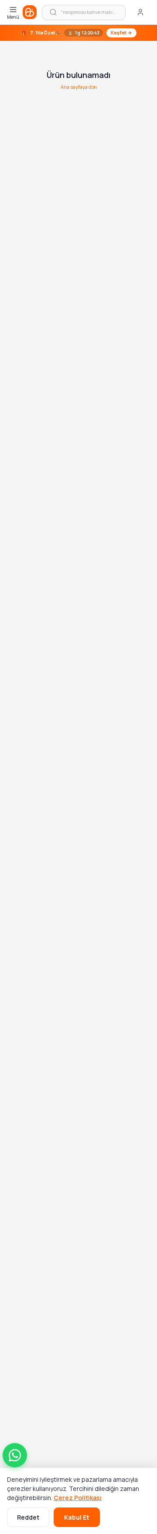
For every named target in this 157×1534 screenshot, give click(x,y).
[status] (78, 33)
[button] (15, 1455)
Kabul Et (76, 1517)
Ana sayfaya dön (79, 87)
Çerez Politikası (78, 1498)
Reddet (28, 1517)
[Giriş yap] (140, 12)
